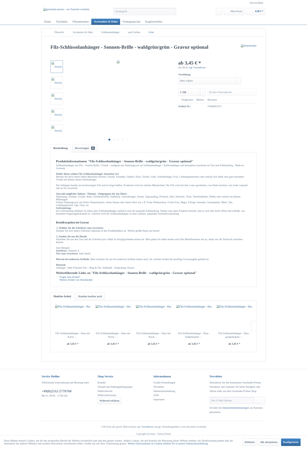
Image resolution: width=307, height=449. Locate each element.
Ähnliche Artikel (62, 296)
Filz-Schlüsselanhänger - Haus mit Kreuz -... (72, 335)
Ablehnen (249, 442)
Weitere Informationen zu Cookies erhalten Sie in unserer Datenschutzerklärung (168, 443)
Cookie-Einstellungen (164, 382)
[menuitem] (144, 11)
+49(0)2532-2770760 (57, 391)
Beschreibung (60, 148)
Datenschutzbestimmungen (235, 408)
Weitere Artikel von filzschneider (76, 280)
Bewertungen (84, 148)
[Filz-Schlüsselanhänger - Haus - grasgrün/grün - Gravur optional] (234, 317)
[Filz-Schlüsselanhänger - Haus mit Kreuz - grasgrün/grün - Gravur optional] (113, 317)
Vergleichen (187, 99)
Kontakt (102, 382)
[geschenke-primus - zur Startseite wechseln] (66, 12)
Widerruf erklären (109, 400)
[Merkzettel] (219, 11)
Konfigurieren (290, 442)
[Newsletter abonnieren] (259, 400)
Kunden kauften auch (90, 296)
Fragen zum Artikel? (69, 277)
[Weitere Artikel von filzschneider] (249, 50)
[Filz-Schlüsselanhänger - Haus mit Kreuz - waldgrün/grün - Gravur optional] (153, 317)
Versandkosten (147, 427)
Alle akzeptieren (269, 442)
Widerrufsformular (107, 395)
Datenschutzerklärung (164, 391)
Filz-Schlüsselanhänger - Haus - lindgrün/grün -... (194, 335)
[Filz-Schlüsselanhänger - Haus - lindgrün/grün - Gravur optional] (194, 317)
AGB (156, 395)
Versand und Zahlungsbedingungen (115, 387)
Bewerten (212, 99)
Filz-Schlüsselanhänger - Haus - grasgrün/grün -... (234, 335)
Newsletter (159, 387)
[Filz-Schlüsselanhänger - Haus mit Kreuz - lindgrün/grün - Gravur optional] (72, 317)
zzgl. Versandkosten (197, 67)
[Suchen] (172, 11)
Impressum (159, 399)
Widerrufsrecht (105, 391)
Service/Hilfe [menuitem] (256, 3)
